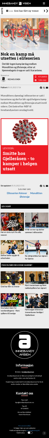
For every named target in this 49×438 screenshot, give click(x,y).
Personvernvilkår (24, 426)
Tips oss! (42, 80)
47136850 (42, 77)
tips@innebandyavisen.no (24, 402)
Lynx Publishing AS (33, 430)
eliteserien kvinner (17, 193)
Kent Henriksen (24, 414)
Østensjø (24, 196)
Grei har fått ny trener (24, 10)
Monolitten (36, 193)
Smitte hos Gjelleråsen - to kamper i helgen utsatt (20, 161)
